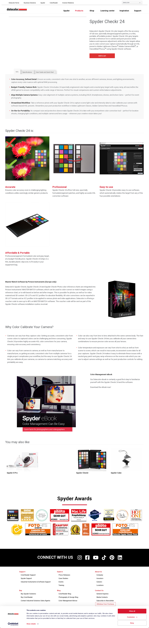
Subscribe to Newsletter (105, 601)
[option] (22, 461)
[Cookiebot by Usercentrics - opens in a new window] (13, 624)
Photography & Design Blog (68, 597)
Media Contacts (102, 597)
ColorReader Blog (65, 594)
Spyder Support (26, 578)
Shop (92, 11)
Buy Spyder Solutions (28, 594)
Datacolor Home (14, 3)
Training (61, 585)
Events (61, 582)
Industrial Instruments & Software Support (36, 582)
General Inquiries (102, 594)
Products (79, 11)
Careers (99, 582)
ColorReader (54, 3)
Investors (99, 578)
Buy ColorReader (27, 597)
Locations (99, 585)
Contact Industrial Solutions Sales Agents (35, 601)
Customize (131, 617)
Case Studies (63, 578)
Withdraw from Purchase (105, 604)
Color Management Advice (68, 601)
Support (137, 11)
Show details (31, 624)
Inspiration (124, 11)
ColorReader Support (28, 575)
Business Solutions (30, 3)
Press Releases (64, 575)
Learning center (107, 11)
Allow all (132, 611)
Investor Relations (68, 3)
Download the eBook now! (100, 387)
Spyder (43, 3)
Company (99, 575)
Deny (132, 623)
